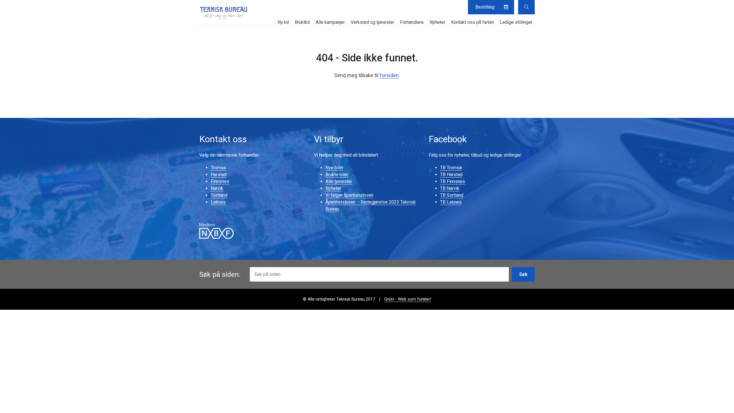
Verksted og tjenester (372, 22)
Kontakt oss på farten (472, 22)
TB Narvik (449, 188)
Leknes (218, 202)
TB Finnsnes (452, 181)
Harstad (219, 174)
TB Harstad (451, 174)
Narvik (217, 188)
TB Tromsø (451, 167)
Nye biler (334, 167)
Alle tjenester (338, 181)
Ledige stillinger (516, 22)
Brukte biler (336, 174)
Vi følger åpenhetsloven (349, 195)
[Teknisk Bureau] (223, 13)
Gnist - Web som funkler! (407, 299)
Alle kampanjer (330, 22)
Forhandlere (412, 22)
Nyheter (437, 22)
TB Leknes (451, 202)
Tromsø (218, 167)
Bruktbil (302, 22)
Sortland (219, 195)
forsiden (389, 75)
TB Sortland (451, 195)
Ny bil (283, 22)
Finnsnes (220, 181)
